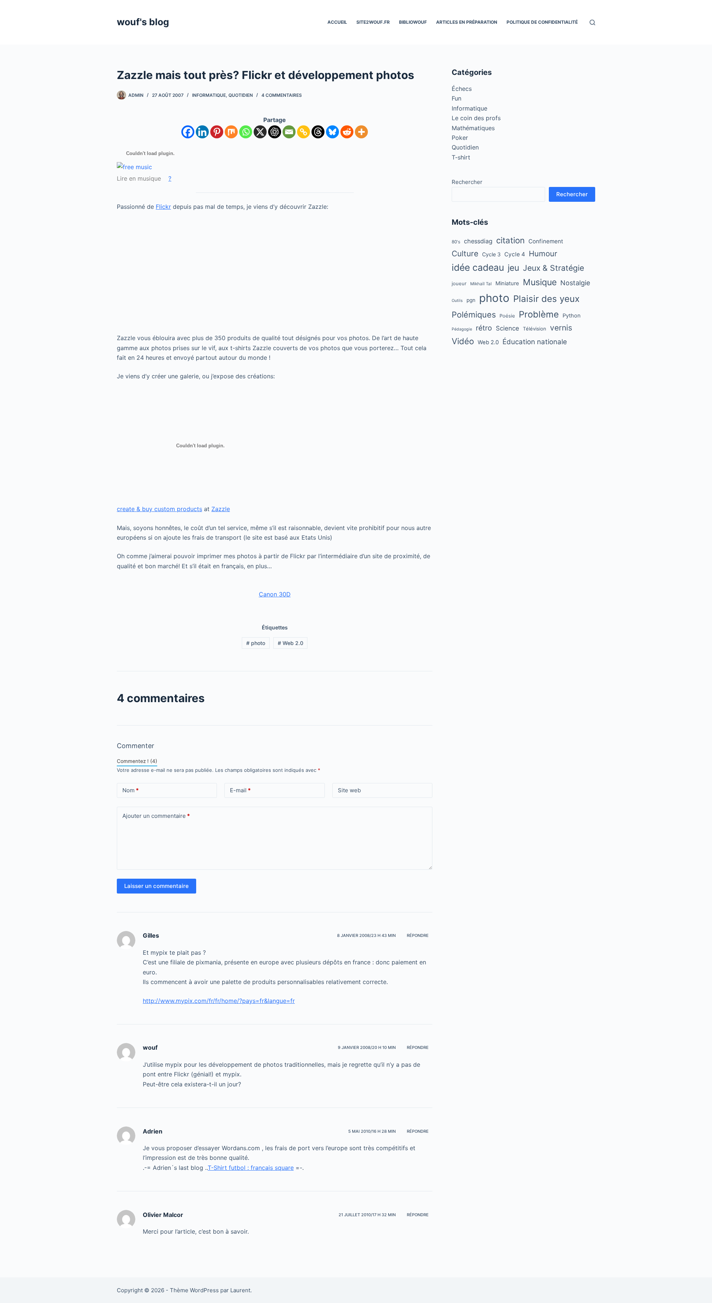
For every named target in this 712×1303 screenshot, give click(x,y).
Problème (539, 314)
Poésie (507, 316)
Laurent (240, 1290)
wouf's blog (143, 21)
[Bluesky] (332, 131)
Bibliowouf (413, 22)
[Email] (289, 131)
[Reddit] (346, 131)
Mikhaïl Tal (481, 283)
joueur (459, 283)
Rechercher (467, 181)
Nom (130, 790)
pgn (471, 300)
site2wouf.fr (373, 22)
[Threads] (318, 131)
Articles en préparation (466, 22)
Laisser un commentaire (156, 885)
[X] (260, 131)
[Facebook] (187, 131)
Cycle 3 (491, 254)
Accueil (337, 22)
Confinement (545, 241)
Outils (457, 300)
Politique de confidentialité (542, 22)
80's (456, 241)
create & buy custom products (159, 509)
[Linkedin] (202, 131)
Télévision (534, 329)
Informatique (209, 95)
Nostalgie (575, 283)
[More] (361, 131)
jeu (513, 268)
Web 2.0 (290, 643)
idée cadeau (478, 267)
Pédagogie (462, 329)
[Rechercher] (592, 22)
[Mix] (231, 131)
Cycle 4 (514, 254)
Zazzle (220, 509)
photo (255, 643)
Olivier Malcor (163, 1214)
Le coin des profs (476, 118)
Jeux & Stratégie (553, 268)
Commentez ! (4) (137, 761)
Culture (465, 253)
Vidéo (463, 341)
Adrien (152, 1131)
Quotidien (240, 95)
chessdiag (478, 241)
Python (572, 315)
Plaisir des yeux (546, 298)
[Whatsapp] (245, 131)
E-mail (240, 790)
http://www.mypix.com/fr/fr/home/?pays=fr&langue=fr (219, 1000)
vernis (561, 327)
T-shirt (461, 157)
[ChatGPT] (274, 131)
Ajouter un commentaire (156, 815)
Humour (543, 253)
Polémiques (474, 314)
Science (507, 328)
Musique (540, 282)
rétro (484, 327)
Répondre (418, 935)
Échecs (462, 88)
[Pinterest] (216, 131)
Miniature (507, 283)
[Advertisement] (274, 272)
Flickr (163, 206)
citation (510, 240)
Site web (349, 790)
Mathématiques (473, 128)
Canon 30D (275, 594)
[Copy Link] (303, 131)
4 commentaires (281, 95)
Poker (460, 137)
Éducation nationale (534, 342)
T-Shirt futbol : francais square (251, 1167)
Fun (456, 98)
